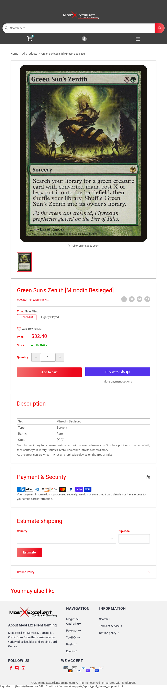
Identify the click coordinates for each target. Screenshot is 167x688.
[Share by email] (147, 299)
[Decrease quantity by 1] (36, 357)
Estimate (29, 552)
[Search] (160, 28)
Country (22, 531)
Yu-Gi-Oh (71, 637)
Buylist (70, 644)
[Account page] (84, 39)
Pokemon (72, 630)
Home (14, 53)
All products (29, 53)
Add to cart (49, 372)
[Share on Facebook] (124, 299)
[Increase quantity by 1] (60, 357)
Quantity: (23, 357)
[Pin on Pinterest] (132, 299)
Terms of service (109, 626)
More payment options (117, 381)
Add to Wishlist (32, 328)
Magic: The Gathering (33, 299)
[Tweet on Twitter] (139, 299)
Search (103, 619)
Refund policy (107, 633)
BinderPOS (129, 682)
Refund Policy (25, 572)
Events (70, 651)
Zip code (124, 531)
